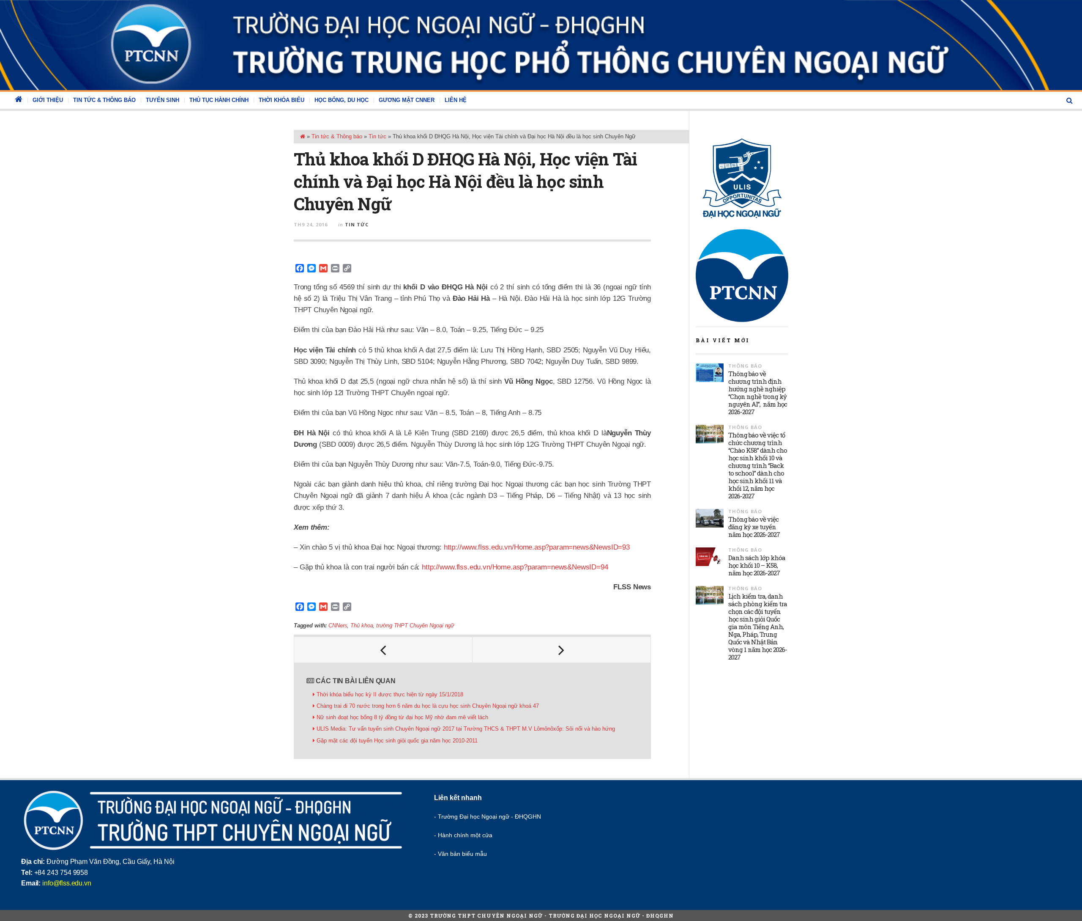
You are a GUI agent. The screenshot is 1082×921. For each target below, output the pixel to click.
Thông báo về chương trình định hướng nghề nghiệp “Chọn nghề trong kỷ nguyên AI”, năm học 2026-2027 (757, 392)
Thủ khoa (361, 625)
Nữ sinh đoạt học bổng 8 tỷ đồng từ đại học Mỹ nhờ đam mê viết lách (402, 717)
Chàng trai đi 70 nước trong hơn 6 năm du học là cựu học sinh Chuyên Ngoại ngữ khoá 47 (428, 706)
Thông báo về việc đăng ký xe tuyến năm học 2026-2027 (754, 526)
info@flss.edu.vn (66, 883)
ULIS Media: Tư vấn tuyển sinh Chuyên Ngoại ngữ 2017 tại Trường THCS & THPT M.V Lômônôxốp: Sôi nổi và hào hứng (466, 729)
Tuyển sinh (162, 100)
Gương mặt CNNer (406, 100)
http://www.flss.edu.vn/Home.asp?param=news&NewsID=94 (515, 567)
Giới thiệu (48, 100)
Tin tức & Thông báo (104, 100)
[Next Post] (562, 650)
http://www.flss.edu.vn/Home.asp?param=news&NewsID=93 (537, 547)
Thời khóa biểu (281, 100)
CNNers (337, 625)
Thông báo (745, 366)
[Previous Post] (383, 650)
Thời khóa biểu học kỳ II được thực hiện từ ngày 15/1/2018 (390, 694)
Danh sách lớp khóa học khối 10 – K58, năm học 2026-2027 (756, 565)
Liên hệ (456, 100)
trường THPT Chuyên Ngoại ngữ (415, 625)
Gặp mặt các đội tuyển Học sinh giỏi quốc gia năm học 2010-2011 (397, 740)
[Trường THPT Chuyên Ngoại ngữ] (541, 45)
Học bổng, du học (341, 100)
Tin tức (377, 136)
